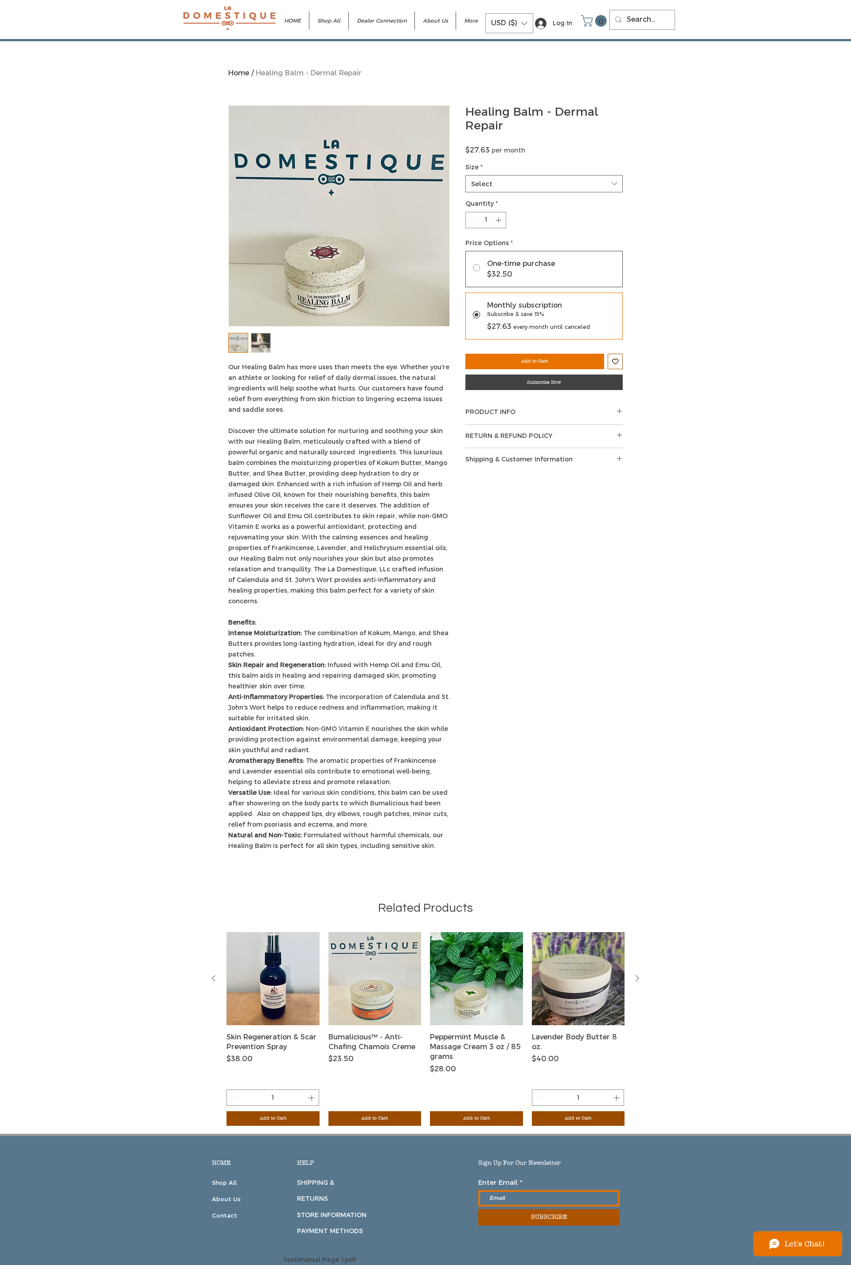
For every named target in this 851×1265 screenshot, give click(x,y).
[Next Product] (637, 978)
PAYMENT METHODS (330, 1231)
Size (474, 167)
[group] (425, 1029)
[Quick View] (273, 978)
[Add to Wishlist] (615, 361)
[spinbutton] (486, 220)
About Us (226, 1199)
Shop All (224, 1182)
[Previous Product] (213, 978)
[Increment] (499, 220)
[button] (509, 23)
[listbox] (509, 23)
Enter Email (498, 1182)
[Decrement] (472, 220)
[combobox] (544, 183)
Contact (224, 1215)
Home (238, 73)
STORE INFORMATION (332, 1215)
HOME (221, 1163)
